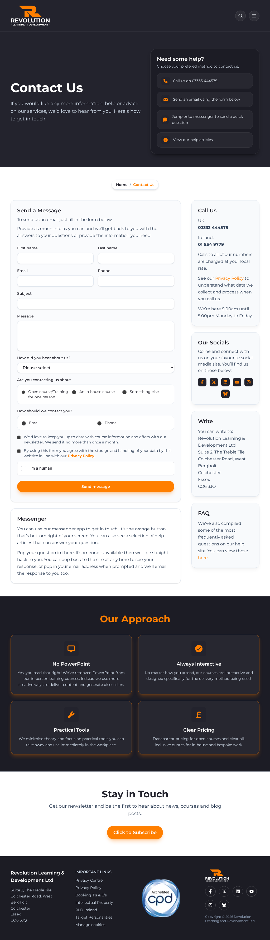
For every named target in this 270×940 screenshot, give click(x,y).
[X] (224, 891)
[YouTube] (251, 891)
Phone (104, 270)
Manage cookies (90, 924)
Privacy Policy (81, 455)
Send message (95, 486)
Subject (24, 293)
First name (27, 248)
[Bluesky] (224, 905)
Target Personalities (93, 917)
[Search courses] (240, 16)
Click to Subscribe (135, 832)
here (203, 557)
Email (22, 270)
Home (122, 184)
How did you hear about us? (43, 358)
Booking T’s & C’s (91, 895)
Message (25, 316)
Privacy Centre (89, 880)
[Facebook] (210, 891)
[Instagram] (210, 905)
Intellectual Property (94, 902)
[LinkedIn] (238, 891)
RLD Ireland (86, 910)
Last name (108, 248)
